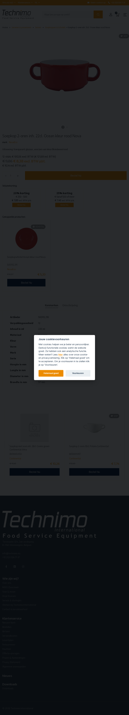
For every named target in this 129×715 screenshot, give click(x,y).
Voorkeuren (78, 373)
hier (60, 354)
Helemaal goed (51, 373)
